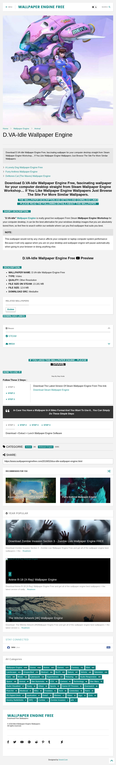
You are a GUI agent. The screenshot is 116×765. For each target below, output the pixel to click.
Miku (36, 691)
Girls (90, 695)
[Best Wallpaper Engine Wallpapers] (41, 7)
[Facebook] (8, 742)
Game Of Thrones (70, 686)
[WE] (31, 700)
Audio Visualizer (13, 686)
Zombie (41, 700)
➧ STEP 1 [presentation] (10, 387)
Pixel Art (10, 691)
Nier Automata (37, 681)
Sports (53, 686)
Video (69, 695)
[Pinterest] (43, 742)
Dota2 (45, 695)
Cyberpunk (35, 677)
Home (5, 128)
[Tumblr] (49, 742)
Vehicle (84, 672)
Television (98, 672)
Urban (41, 686)
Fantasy (75, 667)
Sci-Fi (57, 672)
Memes (57, 695)
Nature (70, 672)
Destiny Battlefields (14, 700)
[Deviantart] (62, 742)
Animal (37, 128)
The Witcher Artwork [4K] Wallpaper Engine (35, 618)
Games (60, 667)
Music (20, 677)
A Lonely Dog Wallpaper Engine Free (24, 167)
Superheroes (52, 677)
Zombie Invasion (58, 700)
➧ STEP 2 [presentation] (10, 393)
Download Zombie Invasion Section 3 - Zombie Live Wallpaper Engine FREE (56, 541)
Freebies (48, 691)
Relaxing (69, 677)
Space (9, 681)
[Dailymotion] (55, 742)
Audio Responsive (88, 677)
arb (72, 700)
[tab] (19, 301)
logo (80, 695)
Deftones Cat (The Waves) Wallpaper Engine (28, 176)
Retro (87, 691)
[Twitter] (14, 742)
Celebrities (74, 691)
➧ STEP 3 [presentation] (10, 399)
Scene (33, 667)
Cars (8, 677)
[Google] (29, 742)
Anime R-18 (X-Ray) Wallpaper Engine (32, 579)
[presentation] (17, 301)
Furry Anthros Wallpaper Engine (21, 171)
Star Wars (94, 681)
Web (88, 667)
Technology (79, 681)
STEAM (12, 336)
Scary (29, 686)
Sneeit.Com (63, 760)
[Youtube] (22, 742)
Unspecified (28, 672)
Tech (61, 691)
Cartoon (63, 681)
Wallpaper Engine (21, 128)
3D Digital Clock (13, 695)
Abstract (44, 672)
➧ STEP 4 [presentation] (45, 425)
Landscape (11, 672)
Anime (10, 309)
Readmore (27, 551)
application (31, 695)
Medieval (24, 691)
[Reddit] (36, 742)
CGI (52, 681)
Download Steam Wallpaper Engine (51, 390)
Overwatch (89, 686)
